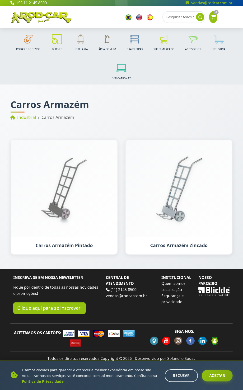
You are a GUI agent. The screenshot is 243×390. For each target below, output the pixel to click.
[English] (139, 17)
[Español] (150, 17)
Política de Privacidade (43, 381)
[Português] (128, 17)
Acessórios (193, 49)
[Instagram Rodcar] (178, 341)
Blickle (57, 49)
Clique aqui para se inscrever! (49, 308)
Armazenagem (121, 77)
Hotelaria (81, 49)
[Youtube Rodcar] (166, 341)
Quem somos (173, 283)
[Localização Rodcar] (154, 341)
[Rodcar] (41, 16)
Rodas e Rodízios (28, 49)
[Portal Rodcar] (214, 341)
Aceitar (217, 375)
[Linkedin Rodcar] (202, 341)
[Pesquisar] (200, 17)
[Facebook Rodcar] (190, 341)
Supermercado (164, 49)
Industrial (219, 49)
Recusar (181, 375)
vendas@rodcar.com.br (212, 2)
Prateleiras (135, 49)
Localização (171, 289)
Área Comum (107, 49)
